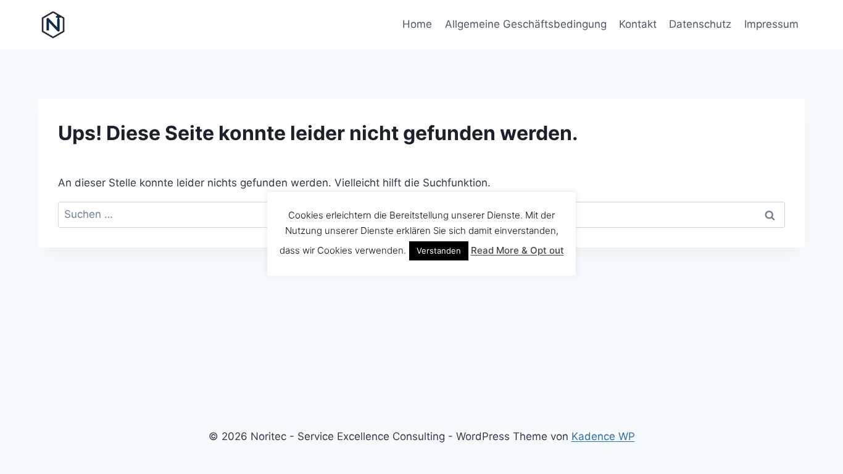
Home (417, 24)
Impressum (771, 24)
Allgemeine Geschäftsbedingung (526, 24)
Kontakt (638, 24)
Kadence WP (603, 436)
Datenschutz (700, 24)
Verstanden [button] (439, 251)
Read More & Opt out (517, 250)
